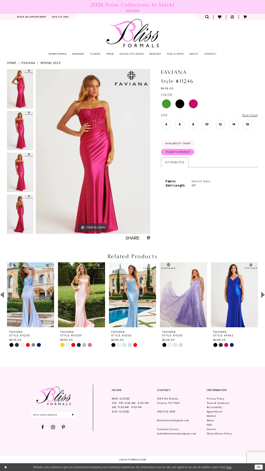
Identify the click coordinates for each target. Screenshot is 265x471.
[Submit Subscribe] (73, 415)
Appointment (215, 412)
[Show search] (207, 17)
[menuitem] (31, 17)
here (229, 467)
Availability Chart (178, 143)
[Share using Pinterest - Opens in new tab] (148, 238)
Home (12, 63)
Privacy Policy (216, 399)
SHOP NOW (132, 10)
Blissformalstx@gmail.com (173, 420)
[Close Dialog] (5, 467)
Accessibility (214, 407)
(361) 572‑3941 (166, 412)
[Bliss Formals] (132, 33)
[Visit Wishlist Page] (219, 17)
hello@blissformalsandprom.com (176, 434)
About (210, 420)
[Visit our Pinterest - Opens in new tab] (63, 427)
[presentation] (30, 294)
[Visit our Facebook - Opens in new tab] (42, 427)
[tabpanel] (20, 90)
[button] (232, 17)
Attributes (174, 162)
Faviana (28, 63)
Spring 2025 (50, 63)
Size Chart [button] (250, 115)
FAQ (209, 425)
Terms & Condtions (218, 403)
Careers (211, 429)
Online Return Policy (219, 434)
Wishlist (211, 416)
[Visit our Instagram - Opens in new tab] (53, 427)
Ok (259, 467)
